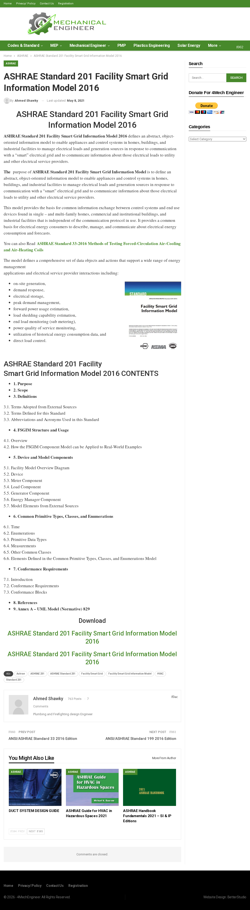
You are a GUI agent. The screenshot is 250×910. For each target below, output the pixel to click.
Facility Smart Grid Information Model (130, 673)
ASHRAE (11, 63)
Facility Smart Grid (92, 673)
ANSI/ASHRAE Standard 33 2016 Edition (43, 738)
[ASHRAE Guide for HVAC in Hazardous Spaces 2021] (92, 787)
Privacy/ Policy (25, 3)
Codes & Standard (23, 45)
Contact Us (47, 3)
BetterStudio (237, 897)
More (213, 45)
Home (8, 3)
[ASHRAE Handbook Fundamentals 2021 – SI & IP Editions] (149, 787)
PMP (121, 45)
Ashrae (21, 673)
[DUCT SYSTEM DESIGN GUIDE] (35, 787)
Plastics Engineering (152, 45)
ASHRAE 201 (38, 673)
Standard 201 (14, 679)
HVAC (160, 673)
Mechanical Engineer (88, 45)
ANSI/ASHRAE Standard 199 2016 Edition (140, 738)
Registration (65, 3)
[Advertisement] (217, 222)
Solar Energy (188, 45)
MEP (54, 45)
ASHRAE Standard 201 (63, 673)
